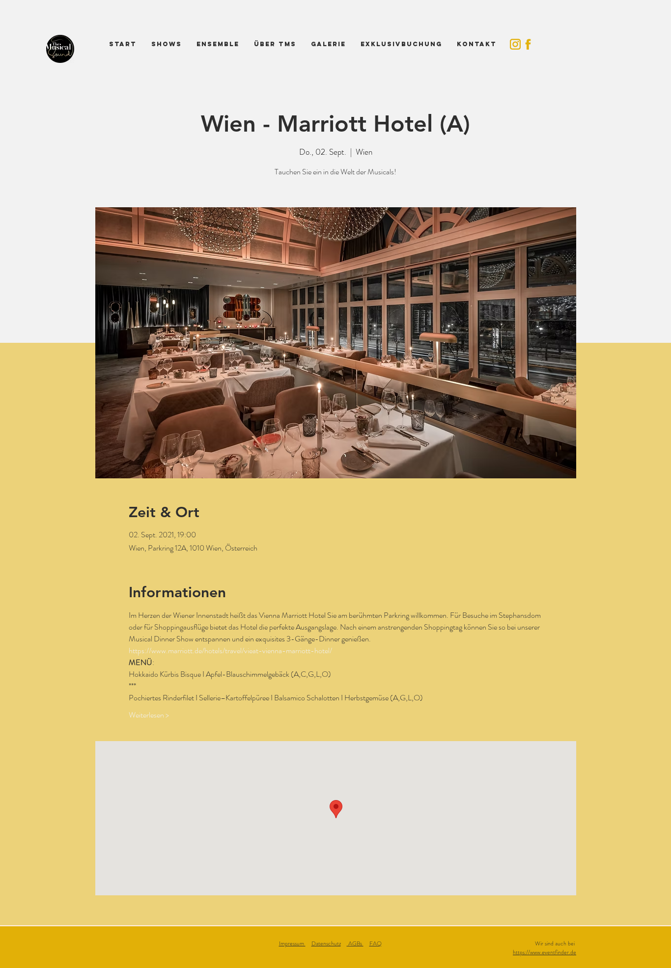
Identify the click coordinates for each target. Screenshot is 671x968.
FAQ (375, 943)
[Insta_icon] (515, 44)
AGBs (355, 943)
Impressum (292, 943)
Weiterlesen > (149, 715)
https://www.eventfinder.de (544, 952)
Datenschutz (326, 943)
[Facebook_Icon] (528, 44)
